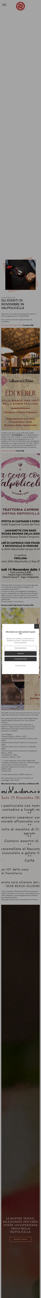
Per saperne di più (20, 665)
